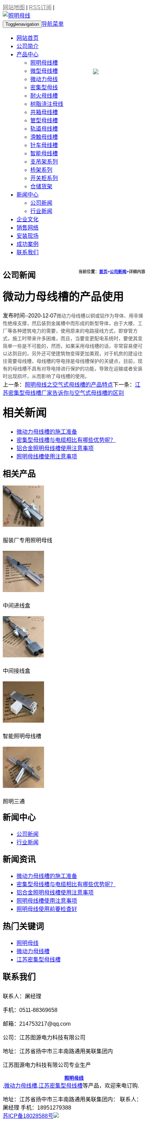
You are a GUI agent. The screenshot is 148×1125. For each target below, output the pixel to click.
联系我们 (28, 252)
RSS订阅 (40, 7)
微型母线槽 (44, 71)
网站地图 (14, 7)
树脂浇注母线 (46, 104)
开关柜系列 (44, 178)
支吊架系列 (44, 162)
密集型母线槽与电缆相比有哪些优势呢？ (66, 440)
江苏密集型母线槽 (39, 959)
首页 (103, 271)
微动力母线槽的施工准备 (47, 432)
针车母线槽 (44, 145)
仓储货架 (41, 186)
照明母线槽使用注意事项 (47, 456)
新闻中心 (28, 195)
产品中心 (28, 54)
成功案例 (28, 244)
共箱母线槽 (44, 112)
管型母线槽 (44, 120)
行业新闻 (41, 211)
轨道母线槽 (44, 129)
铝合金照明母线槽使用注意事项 (55, 448)
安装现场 (28, 236)
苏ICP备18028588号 (28, 1116)
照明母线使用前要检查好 (47, 909)
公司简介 (28, 46)
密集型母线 (44, 87)
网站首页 (28, 38)
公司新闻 (41, 203)
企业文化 (28, 219)
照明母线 (28, 943)
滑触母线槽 (44, 137)
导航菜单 (53, 24)
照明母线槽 (44, 63)
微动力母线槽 (33, 951)
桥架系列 (41, 170)
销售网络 (28, 228)
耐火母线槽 (44, 96)
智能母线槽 (44, 153)
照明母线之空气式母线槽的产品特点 (69, 385)
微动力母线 (44, 79)
